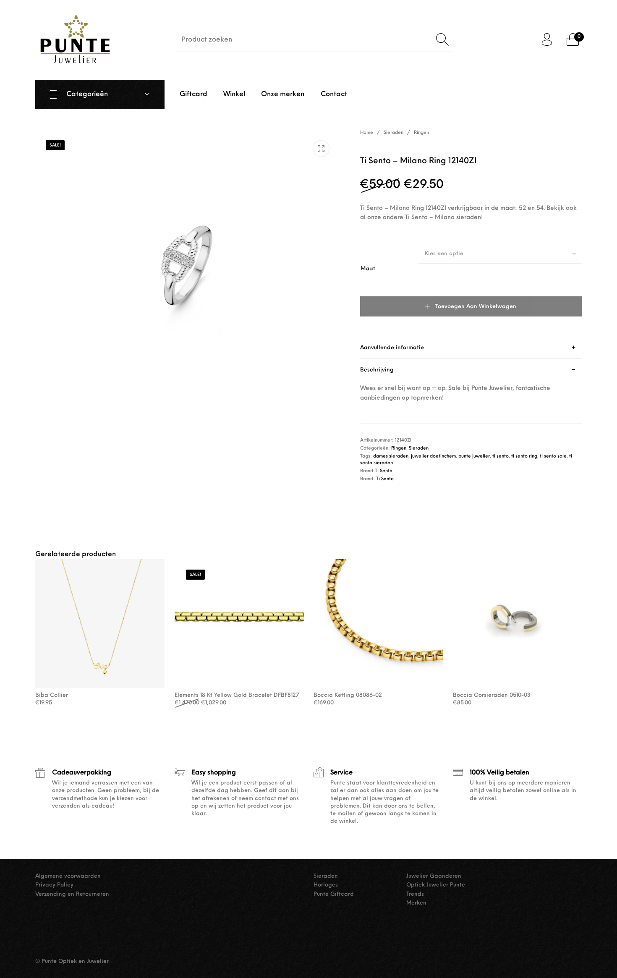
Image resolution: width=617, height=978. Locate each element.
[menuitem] (193, 94)
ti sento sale (553, 456)
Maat (368, 269)
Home (366, 133)
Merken (416, 903)
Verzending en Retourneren (72, 894)
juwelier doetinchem (433, 456)
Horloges (326, 885)
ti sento (500, 456)
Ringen (421, 133)
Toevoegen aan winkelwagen (475, 306)
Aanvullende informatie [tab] (392, 347)
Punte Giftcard (334, 894)
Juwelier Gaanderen (433, 876)
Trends (415, 894)
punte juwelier (474, 456)
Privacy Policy (54, 885)
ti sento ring (524, 456)
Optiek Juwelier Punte (435, 885)
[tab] (471, 348)
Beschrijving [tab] (377, 370)
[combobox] (500, 253)
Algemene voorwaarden (68, 876)
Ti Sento (383, 471)
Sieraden (393, 133)
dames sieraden (390, 456)
